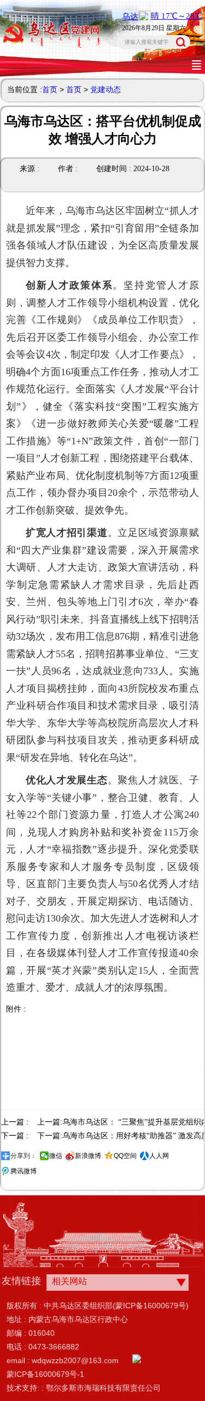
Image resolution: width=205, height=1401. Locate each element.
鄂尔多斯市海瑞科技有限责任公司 (103, 1387)
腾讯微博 (23, 1171)
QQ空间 (125, 1156)
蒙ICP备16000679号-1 (45, 1374)
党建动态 (105, 89)
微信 (55, 1156)
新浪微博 (88, 1156)
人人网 (159, 1156)
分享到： (23, 1156)
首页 (49, 89)
